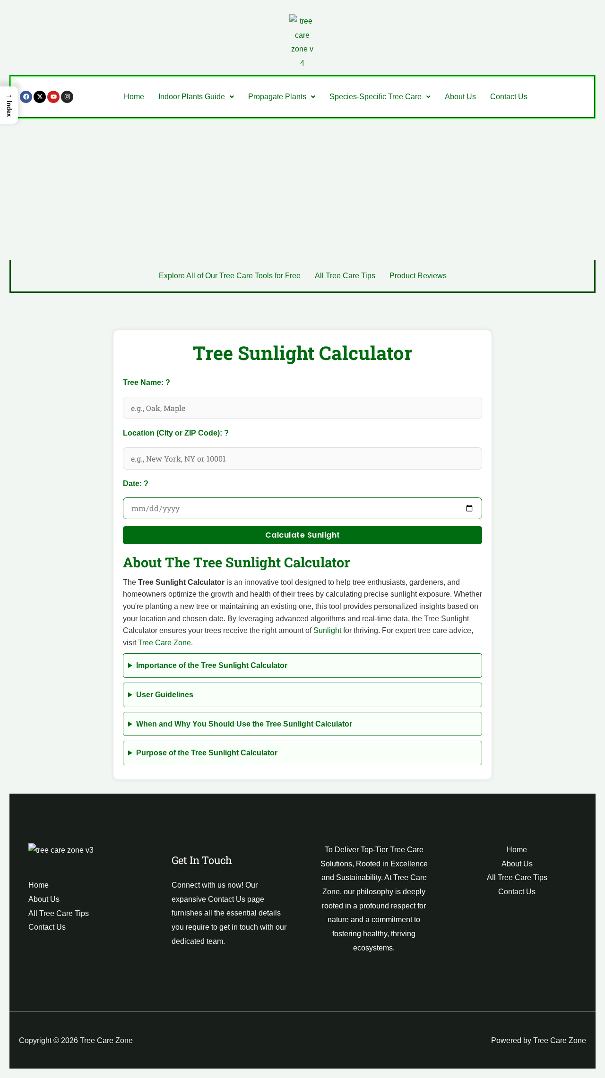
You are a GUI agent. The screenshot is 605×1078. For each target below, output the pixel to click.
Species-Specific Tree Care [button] (375, 97)
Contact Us (508, 97)
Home (134, 97)
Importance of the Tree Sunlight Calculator (211, 665)
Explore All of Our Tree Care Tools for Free (230, 276)
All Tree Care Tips (345, 276)
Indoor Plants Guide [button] (191, 97)
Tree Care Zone (164, 643)
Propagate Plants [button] (277, 97)
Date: (152, 482)
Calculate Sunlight (302, 535)
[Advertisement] (302, 189)
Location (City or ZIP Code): (193, 431)
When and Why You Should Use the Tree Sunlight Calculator (244, 724)
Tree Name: (167, 381)
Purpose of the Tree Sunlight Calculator (206, 753)
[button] (196, 97)
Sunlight (327, 630)
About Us (460, 97)
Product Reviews (418, 276)
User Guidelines (164, 695)
